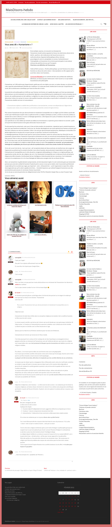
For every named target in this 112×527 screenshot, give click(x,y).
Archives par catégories (13, 500)
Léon (29, 400)
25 (75, 506)
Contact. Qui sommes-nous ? (46, 19)
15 (66, 503)
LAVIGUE (82, 208)
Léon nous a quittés (57, 24)
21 (63, 506)
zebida (17, 284)
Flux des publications (30, 2)
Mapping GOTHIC (84, 214)
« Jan (58, 512)
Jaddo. (81, 206)
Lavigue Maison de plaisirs (86, 210)
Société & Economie (32, 41)
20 (60, 506)
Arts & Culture (9, 41)
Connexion (21, 2)
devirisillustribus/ (84, 200)
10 (72, 499)
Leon (7, 47)
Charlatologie (83, 196)
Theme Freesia (25, 521)
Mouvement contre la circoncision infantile (91, 216)
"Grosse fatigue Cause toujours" (88, 188)
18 (75, 503)
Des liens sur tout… (64, 19)
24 (72, 506)
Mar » (62, 512)
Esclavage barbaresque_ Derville (88, 202)
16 (69, 503)
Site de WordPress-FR (54, 2)
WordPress (31, 521)
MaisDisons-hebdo (19, 10)
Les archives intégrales (73, 24)
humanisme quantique (27, 47)
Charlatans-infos (84, 194)
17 (72, 503)
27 (60, 509)
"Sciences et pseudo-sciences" (87, 190)
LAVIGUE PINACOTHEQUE (87, 212)
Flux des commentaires (42, 2)
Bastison (81, 192)
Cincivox (81, 198)
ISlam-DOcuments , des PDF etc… (83, 19)
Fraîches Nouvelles (84, 204)
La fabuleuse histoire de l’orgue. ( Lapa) (35, 24)
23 (69, 506)
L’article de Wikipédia (36, 76)
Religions (23, 41)
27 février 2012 (14, 47)
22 (66, 506)
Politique (17, 41)
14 (63, 503)
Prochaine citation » (84, 177)
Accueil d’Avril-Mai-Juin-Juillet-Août (23, 19)
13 (60, 503)
